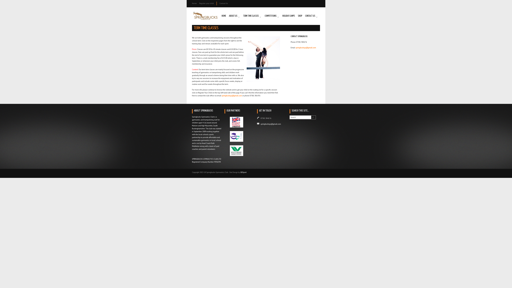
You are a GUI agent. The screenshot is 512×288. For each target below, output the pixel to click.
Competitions (271, 16)
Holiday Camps (288, 16)
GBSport (243, 172)
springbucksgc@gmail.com (232, 96)
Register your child (206, 3)
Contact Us (223, 3)
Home (194, 3)
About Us (233, 16)
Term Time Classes (251, 16)
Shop (300, 16)
